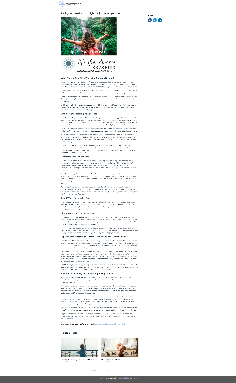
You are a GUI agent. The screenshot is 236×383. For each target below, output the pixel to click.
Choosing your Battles (110, 360)
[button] (150, 20)
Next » (107, 370)
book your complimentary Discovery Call (109, 324)
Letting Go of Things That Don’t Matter (77, 360)
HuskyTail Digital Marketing (128, 378)
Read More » (64, 365)
